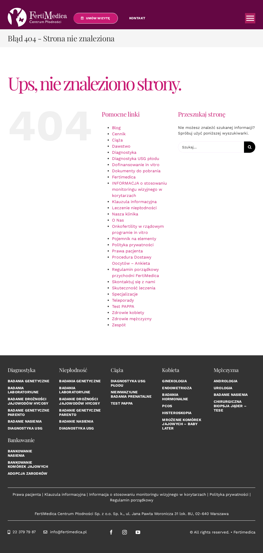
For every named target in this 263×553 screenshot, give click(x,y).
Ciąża (117, 140)
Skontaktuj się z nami (133, 281)
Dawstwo (121, 146)
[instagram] (124, 532)
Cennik (119, 133)
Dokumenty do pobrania (136, 170)
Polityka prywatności (133, 244)
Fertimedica (124, 177)
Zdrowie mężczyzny (132, 318)
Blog (116, 127)
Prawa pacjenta (127, 251)
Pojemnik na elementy (134, 238)
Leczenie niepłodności (134, 207)
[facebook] (111, 532)
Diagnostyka (124, 152)
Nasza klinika (125, 214)
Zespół (119, 324)
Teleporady (123, 300)
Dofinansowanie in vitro (135, 164)
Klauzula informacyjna (134, 201)
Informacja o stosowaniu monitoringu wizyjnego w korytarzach (147, 494)
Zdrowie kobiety (128, 312)
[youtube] (138, 532)
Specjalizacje (125, 294)
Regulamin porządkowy (131, 500)
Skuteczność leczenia (133, 287)
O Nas (118, 220)
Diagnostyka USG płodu (135, 158)
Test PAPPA (123, 306)
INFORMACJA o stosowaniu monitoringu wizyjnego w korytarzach (139, 189)
